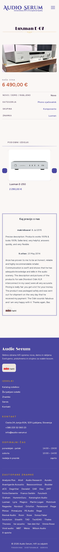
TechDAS (37, 519)
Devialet (26, 489)
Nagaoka (6, 506)
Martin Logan (36, 502)
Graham (6, 497)
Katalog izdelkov (10, 387)
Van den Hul (33, 524)
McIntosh (51, 502)
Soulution (7, 519)
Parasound (42, 506)
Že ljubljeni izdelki (11, 392)
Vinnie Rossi (48, 524)
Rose (29, 515)
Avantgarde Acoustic (13, 484)
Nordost (18, 506)
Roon (21, 515)
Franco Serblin (28, 493)
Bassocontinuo (34, 484)
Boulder (49, 484)
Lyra (15, 502)
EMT (49, 489)
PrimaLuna (16, 510)
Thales (47, 519)
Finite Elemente (10, 493)
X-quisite (6, 532)
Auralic (48, 480)
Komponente (49, 109)
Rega (39, 510)
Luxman (52, 115)
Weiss (27, 528)
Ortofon (30, 506)
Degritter (14, 489)
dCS (4, 489)
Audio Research (34, 480)
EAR (35, 489)
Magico (23, 502)
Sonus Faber (41, 515)
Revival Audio (9, 515)
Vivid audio (8, 528)
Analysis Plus (8, 480)
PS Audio (29, 510)
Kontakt (6, 406)
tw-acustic (19, 524)
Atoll (20, 480)
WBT (18, 528)
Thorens (6, 524)
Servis (5, 401)
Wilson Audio (39, 528)
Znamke (6, 397)
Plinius (5, 510)
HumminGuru (19, 497)
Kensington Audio (38, 497)
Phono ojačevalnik (47, 102)
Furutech (42, 493)
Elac (42, 489)
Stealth (18, 519)
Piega (53, 506)
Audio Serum (16, 349)
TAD (27, 519)
